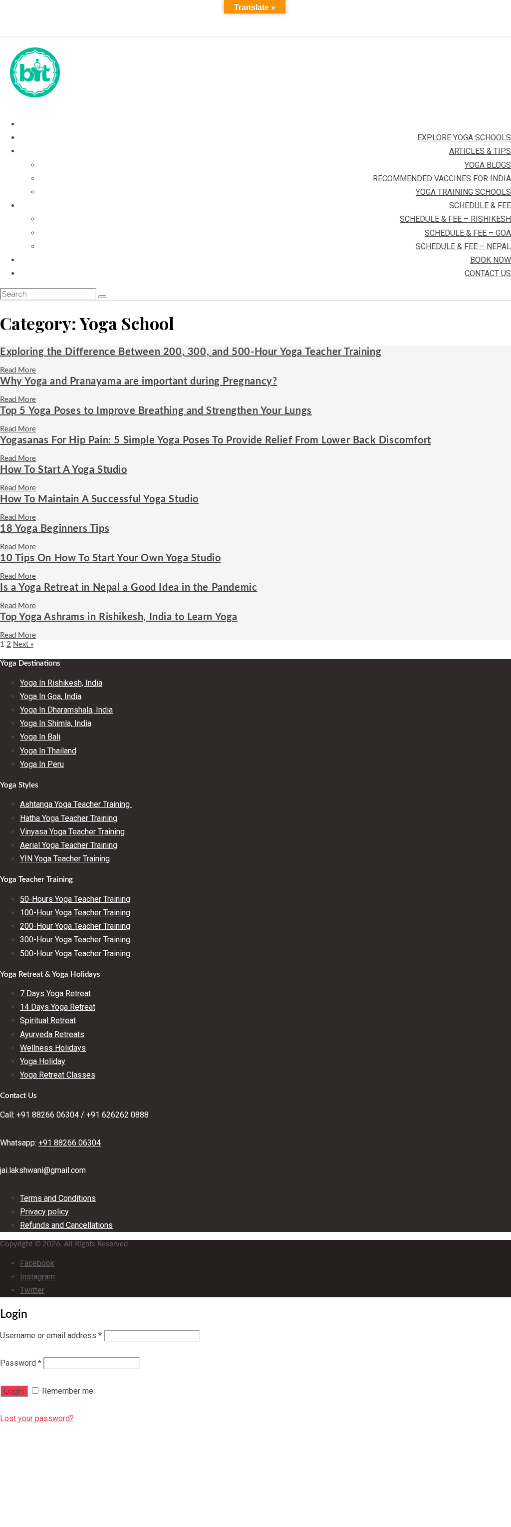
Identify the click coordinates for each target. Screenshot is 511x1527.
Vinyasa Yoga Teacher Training (72, 831)
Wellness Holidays (53, 1048)
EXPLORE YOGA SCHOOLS (464, 137)
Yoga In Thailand (48, 751)
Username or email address (51, 1335)
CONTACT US (488, 273)
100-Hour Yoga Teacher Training (75, 912)
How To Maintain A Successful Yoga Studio (99, 499)
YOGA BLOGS (488, 165)
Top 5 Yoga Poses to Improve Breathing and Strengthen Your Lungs (156, 411)
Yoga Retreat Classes (57, 1075)
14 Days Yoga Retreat (57, 1007)
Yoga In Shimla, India (55, 723)
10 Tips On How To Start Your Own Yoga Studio (110, 558)
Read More (18, 370)
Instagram (37, 1276)
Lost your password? (37, 1418)
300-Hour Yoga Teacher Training (75, 939)
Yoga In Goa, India (50, 696)
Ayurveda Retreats (52, 1034)
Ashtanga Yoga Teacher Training (76, 804)
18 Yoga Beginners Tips (54, 529)
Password (20, 1363)
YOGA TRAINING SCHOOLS (463, 192)
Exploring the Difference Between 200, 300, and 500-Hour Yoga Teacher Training (190, 352)
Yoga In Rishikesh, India (61, 683)
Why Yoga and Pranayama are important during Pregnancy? (138, 381)
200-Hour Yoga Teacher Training (75, 926)
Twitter (32, 1290)
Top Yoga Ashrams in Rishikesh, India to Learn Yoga (119, 617)
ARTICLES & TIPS (480, 151)
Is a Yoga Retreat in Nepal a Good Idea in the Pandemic (128, 588)
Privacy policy (44, 1211)
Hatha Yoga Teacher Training (68, 818)
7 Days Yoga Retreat (55, 993)
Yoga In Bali (40, 737)
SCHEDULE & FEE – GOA (468, 233)
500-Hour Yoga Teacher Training (75, 953)
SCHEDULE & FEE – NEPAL (463, 246)
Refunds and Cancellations (66, 1225)
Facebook (37, 1263)
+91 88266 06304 (69, 1142)
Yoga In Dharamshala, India (66, 710)
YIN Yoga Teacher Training (65, 858)
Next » (23, 644)
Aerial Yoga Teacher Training (68, 845)
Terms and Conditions (58, 1198)
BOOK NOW (490, 260)
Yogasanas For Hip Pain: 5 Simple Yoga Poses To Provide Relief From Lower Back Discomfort (215, 440)
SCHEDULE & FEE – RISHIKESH (455, 219)
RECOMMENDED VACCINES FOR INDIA (442, 178)
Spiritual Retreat (48, 1020)
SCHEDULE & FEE (480, 205)
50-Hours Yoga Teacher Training (75, 899)
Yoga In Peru (42, 764)
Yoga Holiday (42, 1061)
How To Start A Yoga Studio (63, 470)
